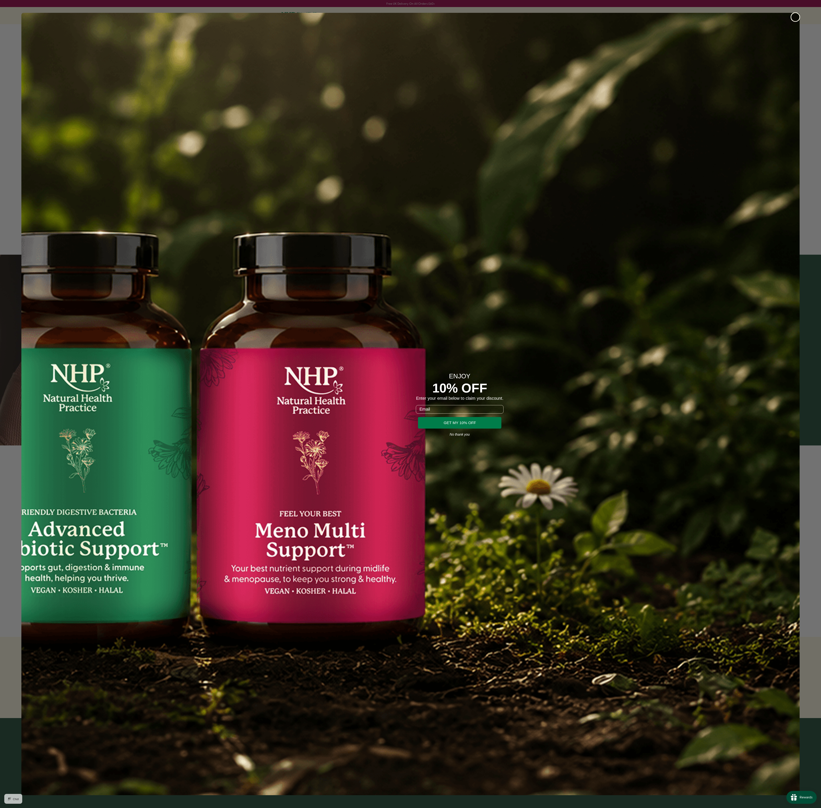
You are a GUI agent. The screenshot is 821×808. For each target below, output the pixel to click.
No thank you (460, 434)
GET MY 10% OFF (460, 423)
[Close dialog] (795, 17)
